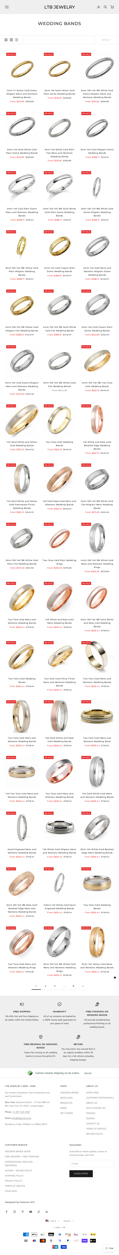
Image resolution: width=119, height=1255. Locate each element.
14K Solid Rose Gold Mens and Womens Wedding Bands (59, 503)
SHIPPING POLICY (14, 1175)
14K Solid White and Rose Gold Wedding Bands (59, 740)
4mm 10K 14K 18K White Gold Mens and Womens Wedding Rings (97, 563)
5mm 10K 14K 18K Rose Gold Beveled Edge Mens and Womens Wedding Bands (22, 908)
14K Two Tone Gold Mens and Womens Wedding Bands (22, 795)
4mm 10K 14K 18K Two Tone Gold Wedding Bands (97, 384)
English (67, 1221)
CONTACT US (93, 1123)
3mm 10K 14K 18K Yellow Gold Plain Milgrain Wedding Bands (22, 271)
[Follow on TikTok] (38, 1211)
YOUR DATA (11, 1191)
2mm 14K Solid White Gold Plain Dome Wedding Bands (22, 151)
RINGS (63, 1108)
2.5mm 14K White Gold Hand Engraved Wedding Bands (59, 907)
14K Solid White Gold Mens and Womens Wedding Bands (97, 795)
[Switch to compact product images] (16, 40)
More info (88, 1073)
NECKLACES (66, 1097)
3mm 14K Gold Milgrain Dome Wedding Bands (97, 151)
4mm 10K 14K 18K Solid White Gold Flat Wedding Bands (59, 329)
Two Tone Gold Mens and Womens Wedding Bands (22, 621)
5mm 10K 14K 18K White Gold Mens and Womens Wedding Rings (59, 967)
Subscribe (81, 1173)
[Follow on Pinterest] (22, 1211)
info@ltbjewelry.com (21, 1118)
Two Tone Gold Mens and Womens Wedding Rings (22, 966)
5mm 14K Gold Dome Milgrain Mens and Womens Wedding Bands (21, 386)
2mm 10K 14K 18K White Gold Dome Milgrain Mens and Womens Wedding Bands (97, 94)
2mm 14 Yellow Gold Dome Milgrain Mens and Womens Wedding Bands (21, 94)
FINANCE (90, 1113)
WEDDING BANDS (69, 1092)
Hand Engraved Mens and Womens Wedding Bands (22, 851)
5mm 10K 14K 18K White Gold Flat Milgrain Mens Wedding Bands (97, 504)
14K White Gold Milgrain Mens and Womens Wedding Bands (59, 851)
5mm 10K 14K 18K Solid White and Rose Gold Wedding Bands (97, 623)
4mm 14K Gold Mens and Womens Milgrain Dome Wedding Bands (97, 271)
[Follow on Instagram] (14, 1211)
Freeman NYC (27, 1202)
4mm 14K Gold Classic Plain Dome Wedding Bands (59, 270)
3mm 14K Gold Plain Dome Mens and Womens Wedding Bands (22, 212)
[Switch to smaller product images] (11, 40)
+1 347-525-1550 (21, 1111)
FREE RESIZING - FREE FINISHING (22, 1156)
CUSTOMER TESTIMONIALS (100, 1097)
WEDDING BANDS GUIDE (18, 1151)
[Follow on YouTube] (30, 1211)
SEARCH (90, 1118)
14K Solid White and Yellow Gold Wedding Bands (22, 444)
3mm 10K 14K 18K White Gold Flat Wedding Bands (59, 384)
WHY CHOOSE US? (96, 1108)
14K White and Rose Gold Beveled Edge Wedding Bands (97, 445)
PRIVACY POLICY (13, 1180)
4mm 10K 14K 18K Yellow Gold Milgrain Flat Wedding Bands (21, 329)
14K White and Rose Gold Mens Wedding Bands (59, 621)
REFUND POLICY (94, 1133)
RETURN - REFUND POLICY (18, 1170)
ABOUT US (91, 1102)
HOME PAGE (92, 1092)
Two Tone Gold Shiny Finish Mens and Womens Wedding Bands (59, 682)
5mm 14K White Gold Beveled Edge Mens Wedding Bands (97, 851)
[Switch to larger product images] (6, 40)
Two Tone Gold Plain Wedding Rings (59, 562)
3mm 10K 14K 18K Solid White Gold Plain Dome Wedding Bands (59, 212)
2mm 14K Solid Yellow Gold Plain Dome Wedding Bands (59, 92)
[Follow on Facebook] (6, 1211)
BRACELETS (66, 1102)
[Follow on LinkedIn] (46, 1211)
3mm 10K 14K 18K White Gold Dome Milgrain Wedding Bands (97, 212)
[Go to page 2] (82, 986)
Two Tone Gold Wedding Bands (59, 444)
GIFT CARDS (66, 1113)
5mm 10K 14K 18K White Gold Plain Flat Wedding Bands (22, 562)
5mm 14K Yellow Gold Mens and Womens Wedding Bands (97, 966)
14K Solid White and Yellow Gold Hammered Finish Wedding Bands (22, 504)
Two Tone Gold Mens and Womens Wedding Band (97, 740)
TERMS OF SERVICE (96, 1128)
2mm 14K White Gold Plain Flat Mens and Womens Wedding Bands (60, 153)
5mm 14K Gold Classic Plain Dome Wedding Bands (97, 329)
